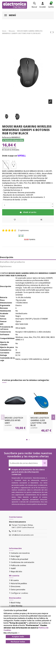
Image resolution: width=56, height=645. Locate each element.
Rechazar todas (18, 641)
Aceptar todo (18, 636)
